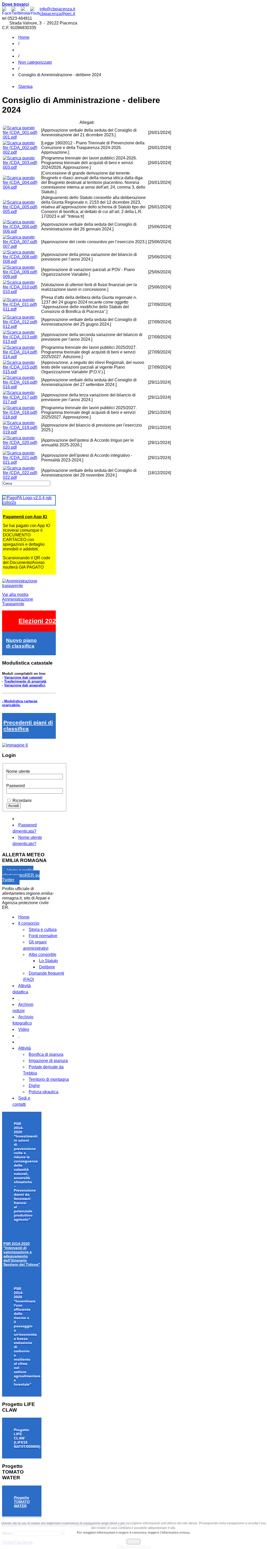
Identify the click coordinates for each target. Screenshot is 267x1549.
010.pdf (10, 292)
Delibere (47, 967)
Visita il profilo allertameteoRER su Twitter (21, 875)
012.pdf (10, 326)
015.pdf (10, 372)
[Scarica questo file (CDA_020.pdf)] (21, 442)
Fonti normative (43, 936)
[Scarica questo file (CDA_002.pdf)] (21, 147)
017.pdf (10, 402)
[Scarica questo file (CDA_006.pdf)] (21, 226)
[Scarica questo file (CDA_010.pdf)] (21, 287)
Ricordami (22, 800)
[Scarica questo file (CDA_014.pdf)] (21, 352)
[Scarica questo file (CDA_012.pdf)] (21, 322)
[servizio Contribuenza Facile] (15, 745)
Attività (24, 1048)
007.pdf (10, 246)
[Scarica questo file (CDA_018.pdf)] (21, 412)
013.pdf (10, 341)
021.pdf (10, 462)
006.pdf (10, 231)
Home (23, 37)
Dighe (34, 1085)
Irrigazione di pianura (48, 1060)
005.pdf (10, 211)
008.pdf (10, 261)
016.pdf (10, 387)
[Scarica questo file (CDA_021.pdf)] (21, 457)
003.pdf (10, 167)
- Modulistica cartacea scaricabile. (19, 703)
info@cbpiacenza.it (57, 9)
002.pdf (10, 152)
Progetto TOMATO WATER (22, 1501)
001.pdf (10, 137)
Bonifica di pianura (46, 1054)
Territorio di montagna (49, 1079)
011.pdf (9, 309)
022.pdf (10, 477)
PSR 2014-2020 (21, 1254)
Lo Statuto (48, 961)
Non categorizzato (35, 62)
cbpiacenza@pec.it (57, 13)
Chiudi (133, 1542)
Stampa (25, 86)
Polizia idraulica (43, 1092)
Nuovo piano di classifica (21, 643)
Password (15, 785)
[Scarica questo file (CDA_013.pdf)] (21, 337)
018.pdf (10, 417)
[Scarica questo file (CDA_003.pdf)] (21, 162)
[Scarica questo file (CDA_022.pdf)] (21, 473)
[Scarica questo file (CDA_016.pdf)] (21, 382)
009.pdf (10, 276)
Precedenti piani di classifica (28, 725)
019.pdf (10, 432)
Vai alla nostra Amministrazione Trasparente (17, 599)
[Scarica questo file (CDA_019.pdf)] (21, 427)
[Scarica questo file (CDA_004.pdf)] (21, 182)
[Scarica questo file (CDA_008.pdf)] (21, 257)
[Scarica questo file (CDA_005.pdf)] (21, 207)
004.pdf (10, 187)
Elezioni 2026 (39, 621)
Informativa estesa (133, 1546)
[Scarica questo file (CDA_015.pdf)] (21, 367)
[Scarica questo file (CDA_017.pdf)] (21, 397)
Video (23, 1029)
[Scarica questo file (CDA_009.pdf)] (21, 272)
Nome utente (18, 771)
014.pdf (10, 357)
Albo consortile (42, 954)
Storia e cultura (43, 929)
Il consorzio (28, 923)
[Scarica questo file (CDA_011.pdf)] (21, 304)
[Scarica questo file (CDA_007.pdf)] (21, 242)
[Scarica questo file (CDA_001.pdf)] (21, 132)
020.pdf (10, 447)
